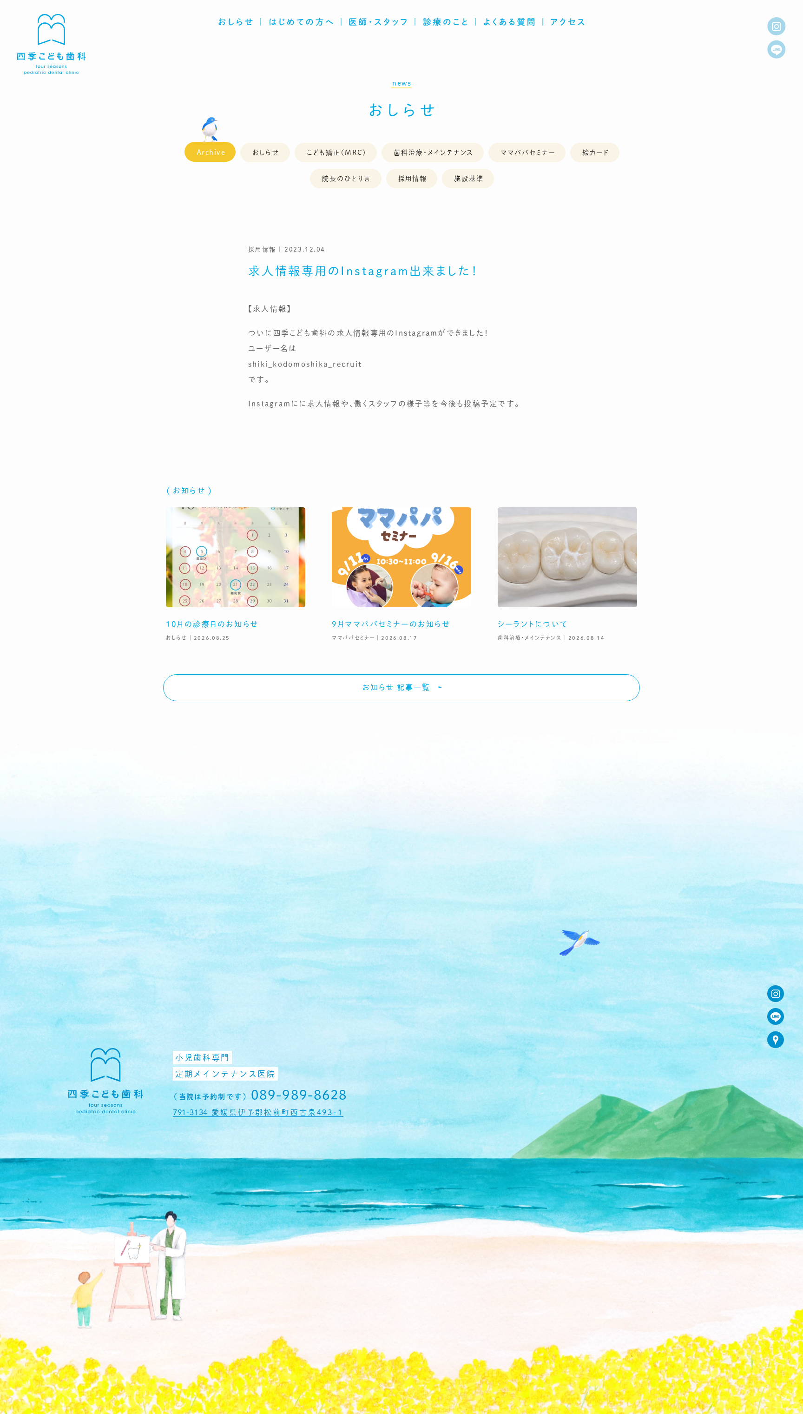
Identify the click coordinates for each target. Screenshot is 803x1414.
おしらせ (404, 110)
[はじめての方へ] (301, 21)
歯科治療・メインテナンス (434, 152)
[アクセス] (567, 21)
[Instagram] (776, 26)
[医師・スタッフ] (378, 21)
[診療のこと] (445, 21)
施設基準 (469, 178)
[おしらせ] (236, 21)
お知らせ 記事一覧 (396, 687)
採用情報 (413, 178)
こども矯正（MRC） (337, 152)
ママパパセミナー (527, 152)
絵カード (595, 152)
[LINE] (776, 49)
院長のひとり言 (346, 178)
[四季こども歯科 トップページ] (51, 71)
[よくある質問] (509, 21)
